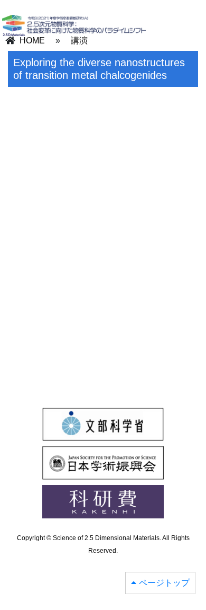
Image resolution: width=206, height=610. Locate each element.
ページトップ (164, 582)
